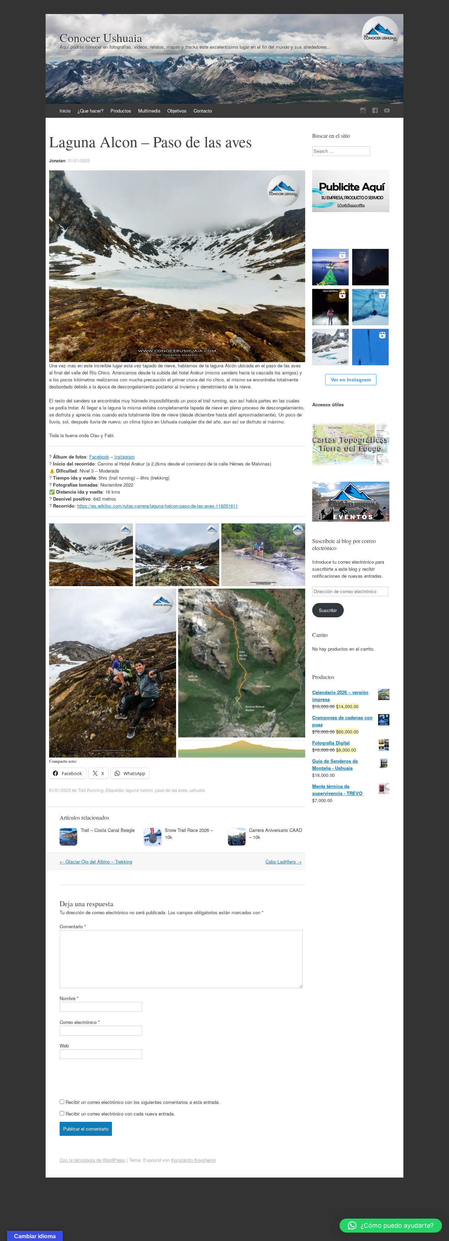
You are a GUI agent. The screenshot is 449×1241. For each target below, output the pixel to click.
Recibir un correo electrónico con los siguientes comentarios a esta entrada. (143, 1102)
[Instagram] (363, 110)
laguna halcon (139, 790)
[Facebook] (375, 110)
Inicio (65, 110)
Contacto (203, 110)
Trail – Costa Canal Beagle (108, 830)
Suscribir (328, 610)
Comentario (73, 926)
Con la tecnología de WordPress (92, 1160)
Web (64, 1045)
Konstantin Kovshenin (193, 1160)
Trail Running (90, 790)
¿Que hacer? (90, 110)
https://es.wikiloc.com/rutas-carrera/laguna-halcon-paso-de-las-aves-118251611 (157, 505)
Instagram (124, 456)
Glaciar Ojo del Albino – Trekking (96, 861)
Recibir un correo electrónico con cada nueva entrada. (120, 1113)
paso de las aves (171, 790)
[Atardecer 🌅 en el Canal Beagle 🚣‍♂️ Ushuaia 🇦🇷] (330, 267)
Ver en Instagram (351, 379)
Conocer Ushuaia (101, 37)
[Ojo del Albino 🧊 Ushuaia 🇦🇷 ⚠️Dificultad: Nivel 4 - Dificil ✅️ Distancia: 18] (370, 307)
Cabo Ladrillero (284, 861)
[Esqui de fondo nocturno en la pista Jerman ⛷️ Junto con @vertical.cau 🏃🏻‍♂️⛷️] (330, 307)
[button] (391, 1226)
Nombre (69, 998)
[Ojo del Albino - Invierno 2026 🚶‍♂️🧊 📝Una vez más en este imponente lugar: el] (330, 347)
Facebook (99, 456)
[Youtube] (387, 110)
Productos (120, 110)
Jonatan (57, 160)
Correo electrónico (80, 1022)
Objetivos (177, 110)
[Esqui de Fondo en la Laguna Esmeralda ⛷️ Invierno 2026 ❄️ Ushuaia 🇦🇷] (370, 347)
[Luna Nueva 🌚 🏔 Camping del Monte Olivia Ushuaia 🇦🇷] (370, 267)
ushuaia (197, 790)
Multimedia (149, 110)
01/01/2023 (79, 160)
